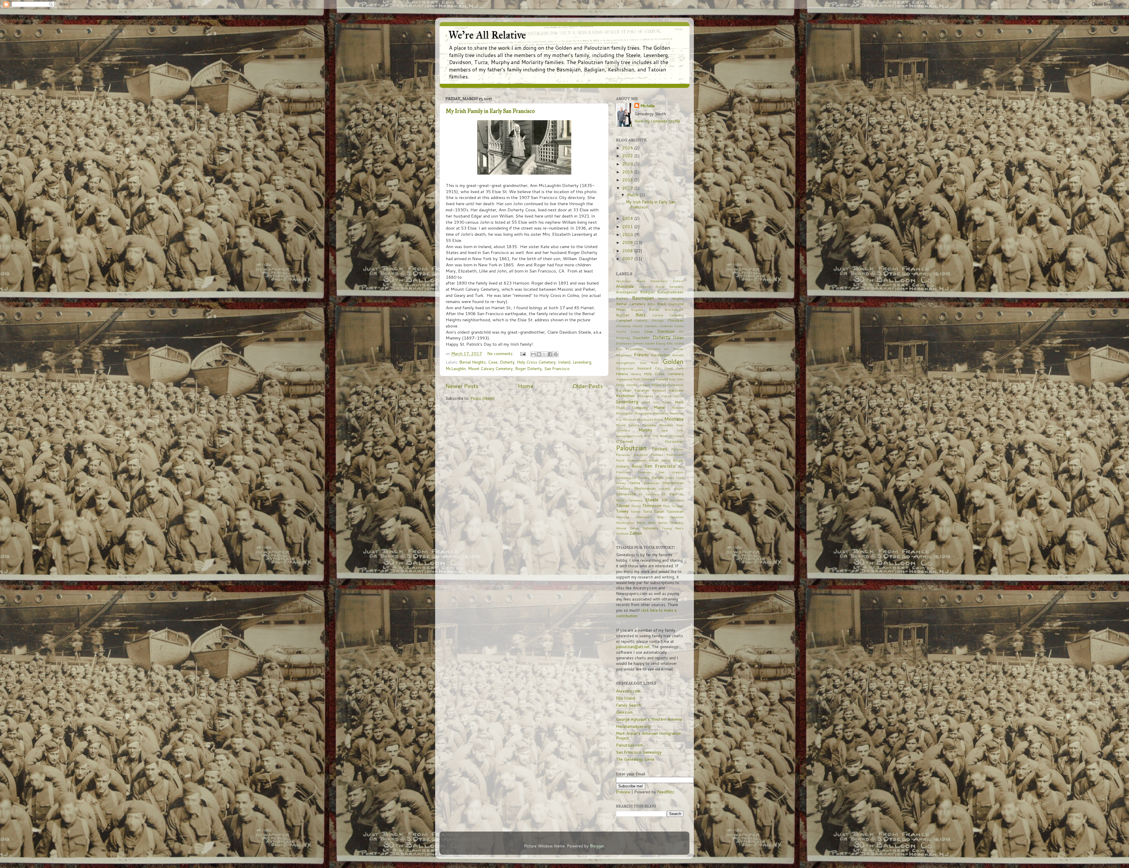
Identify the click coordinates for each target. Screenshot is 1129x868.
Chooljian (675, 320)
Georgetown (625, 362)
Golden (673, 361)
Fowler (678, 349)
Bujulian (622, 314)
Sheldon (623, 488)
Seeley (621, 483)
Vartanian (676, 517)
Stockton (677, 500)
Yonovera (650, 528)
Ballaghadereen (670, 292)
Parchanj (659, 448)
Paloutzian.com (629, 745)
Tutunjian (622, 517)
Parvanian (623, 454)
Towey (622, 511)
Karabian (623, 390)
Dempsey (623, 337)
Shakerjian (651, 483)
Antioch (644, 286)
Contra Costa (627, 331)
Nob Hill (651, 436)
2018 (628, 180)
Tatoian (622, 505)
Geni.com (624, 712)
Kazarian (641, 390)
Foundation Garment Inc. (647, 349)
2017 (628, 188)
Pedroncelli (675, 454)
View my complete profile (657, 121)
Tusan (659, 511)
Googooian (624, 368)
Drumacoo (624, 343)
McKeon (678, 407)
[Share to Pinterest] (556, 354)
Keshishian (625, 395)
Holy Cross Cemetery (536, 362)
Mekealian (660, 413)
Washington (625, 522)
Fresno (641, 354)
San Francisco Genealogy (639, 752)
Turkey (636, 511)
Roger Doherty (528, 368)
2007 (628, 258)
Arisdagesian (626, 292)
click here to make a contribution (646, 612)
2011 (628, 226)
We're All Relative (487, 35)
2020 (628, 164)
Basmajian (643, 297)
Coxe (492, 362)
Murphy (645, 430)
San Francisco (556, 368)
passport (641, 454)
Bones (654, 309)
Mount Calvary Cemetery (490, 368)
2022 (628, 155)
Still (664, 500)
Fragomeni (624, 355)
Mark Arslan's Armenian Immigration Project (648, 735)
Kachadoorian (673, 384)
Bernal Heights (472, 362)
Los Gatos (663, 402)
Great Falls (674, 368)
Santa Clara (675, 477)
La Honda (663, 396)
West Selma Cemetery (666, 522)
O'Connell (676, 436)
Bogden (637, 309)
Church (637, 326)
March (633, 195)
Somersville (626, 493)
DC (681, 331)
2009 (628, 242)
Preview (623, 792)
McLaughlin (456, 368)
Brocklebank (674, 309)
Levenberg (582, 362)
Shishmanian (645, 488)
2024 (628, 147)
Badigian (647, 292)
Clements (651, 326)
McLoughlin (643, 413)
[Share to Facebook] (550, 354)
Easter (650, 343)
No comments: (501, 353)
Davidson (665, 331)
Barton (622, 298)
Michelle (647, 105)
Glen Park (649, 362)
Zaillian (635, 533)
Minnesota (645, 419)
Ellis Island (675, 343)
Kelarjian (659, 390)
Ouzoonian (674, 441)
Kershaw (676, 390)
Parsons (677, 449)
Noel (663, 436)
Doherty (507, 362)
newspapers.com (629, 436)
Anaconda (625, 286)
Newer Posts (461, 386)
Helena (622, 373)
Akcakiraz (623, 281)
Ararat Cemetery (669, 286)
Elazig (660, 343)
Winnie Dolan (627, 528)
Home (525, 386)
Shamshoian (673, 482)
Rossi (637, 466)
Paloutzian (631, 447)
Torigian (677, 506)
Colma (679, 326)
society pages (671, 488)
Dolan (678, 337)
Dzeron (638, 343)
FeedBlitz (665, 792)
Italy (672, 379)
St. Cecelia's (649, 494)
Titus (666, 506)
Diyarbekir (641, 337)
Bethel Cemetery (630, 303)
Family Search (628, 705)
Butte (641, 314)
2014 (628, 218)
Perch (620, 460)
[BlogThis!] (539, 354)
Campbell (624, 320)
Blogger (597, 846)
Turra (647, 511)
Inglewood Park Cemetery (635, 379)
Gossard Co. (649, 368)
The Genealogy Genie (635, 759)
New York (672, 430)
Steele (652, 499)
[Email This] (533, 354)
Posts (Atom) (482, 398)
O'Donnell (624, 441)
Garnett (678, 355)
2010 (628, 234)
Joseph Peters (650, 384)
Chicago (658, 320)
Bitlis (651, 304)
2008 (628, 250)
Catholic (641, 320)
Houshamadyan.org (633, 726)
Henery (636, 374)
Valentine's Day (649, 517)
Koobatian (645, 396)
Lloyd (646, 402)
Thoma (636, 506)
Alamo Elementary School (660, 281)
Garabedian (660, 354)
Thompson (651, 505)
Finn (619, 349)
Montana (674, 418)
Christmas (623, 326)
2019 (628, 172)
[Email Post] (522, 353)
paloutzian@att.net (633, 646)
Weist (641, 522)
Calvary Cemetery (668, 315)
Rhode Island (660, 460)
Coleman (666, 326)
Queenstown (636, 460)
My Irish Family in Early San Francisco (490, 111)
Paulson (657, 454)
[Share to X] (544, 354)
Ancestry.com (628, 691)
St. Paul (669, 493)
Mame (659, 407)
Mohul (658, 419)
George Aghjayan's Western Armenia (649, 719)
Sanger (657, 477)
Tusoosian (675, 511)
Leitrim (679, 396)
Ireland (564, 362)
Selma (634, 482)
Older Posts (587, 386)
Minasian (629, 419)
